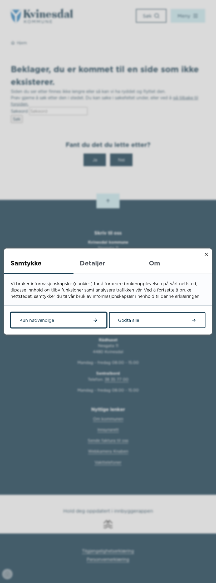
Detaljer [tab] (92, 263)
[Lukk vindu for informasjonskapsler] (206, 254)
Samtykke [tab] (26, 263)
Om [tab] (154, 263)
